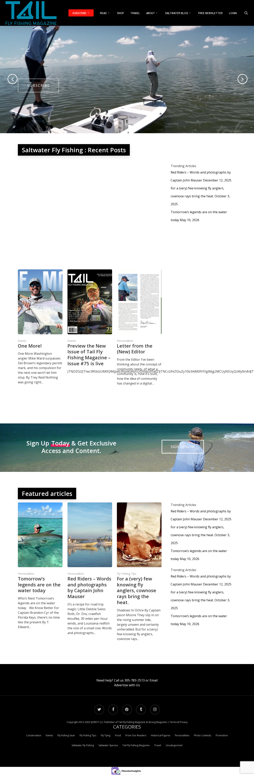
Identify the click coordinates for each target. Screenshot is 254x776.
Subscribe (38, 85)
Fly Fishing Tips (126, 573)
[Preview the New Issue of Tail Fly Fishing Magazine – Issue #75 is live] (89, 321)
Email (154, 680)
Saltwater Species (108, 745)
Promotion (222, 735)
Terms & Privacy (178, 722)
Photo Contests (202, 735)
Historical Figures (160, 735)
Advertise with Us (127, 685)
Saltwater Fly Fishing (83, 745)
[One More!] (40, 327)
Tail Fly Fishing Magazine (136, 745)
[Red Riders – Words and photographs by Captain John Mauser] (89, 568)
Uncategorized (174, 745)
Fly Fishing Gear (66, 735)
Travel (157, 745)
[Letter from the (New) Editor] (139, 327)
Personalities (125, 341)
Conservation (33, 735)
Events (22, 341)
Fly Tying (105, 735)
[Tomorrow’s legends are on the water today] (40, 565)
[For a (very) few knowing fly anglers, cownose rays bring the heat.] (139, 571)
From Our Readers (135, 735)
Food (118, 735)
